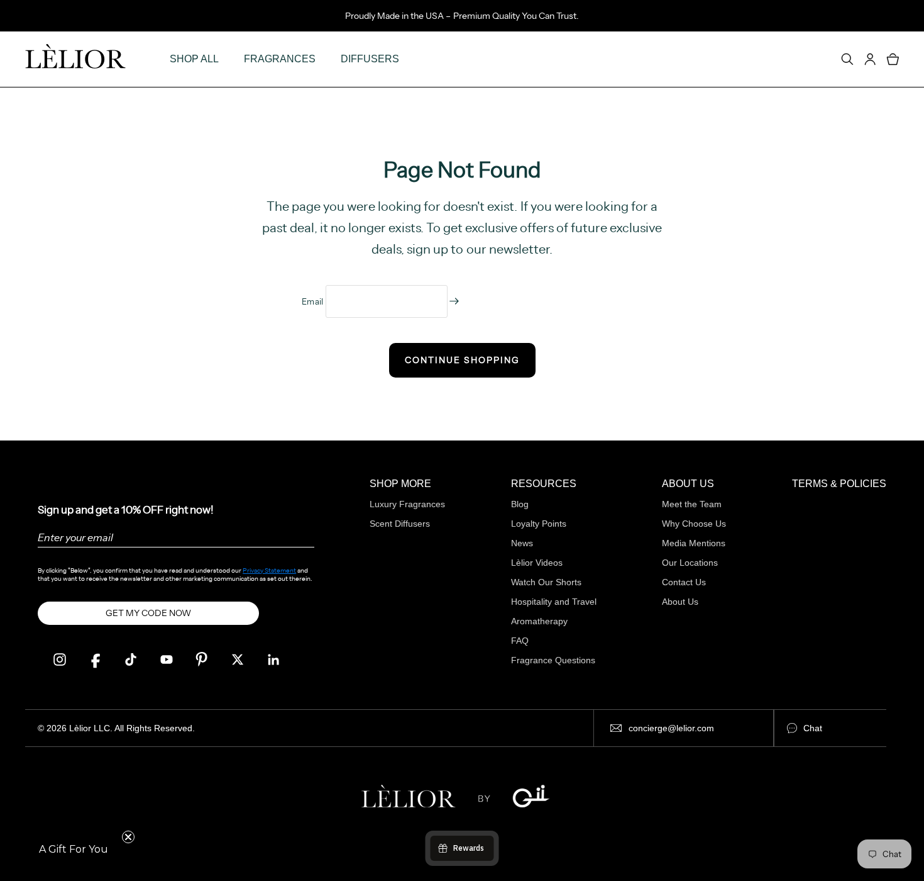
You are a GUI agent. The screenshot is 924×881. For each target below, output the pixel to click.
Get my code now (148, 613)
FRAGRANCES (280, 58)
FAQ (520, 641)
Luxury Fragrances (407, 504)
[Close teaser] (128, 837)
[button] (73, 849)
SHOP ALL (194, 58)
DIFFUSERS (370, 58)
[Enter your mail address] (454, 301)
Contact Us (684, 582)
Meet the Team (692, 504)
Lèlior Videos (537, 563)
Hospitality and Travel (554, 602)
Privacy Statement (269, 570)
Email (314, 301)
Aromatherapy (539, 621)
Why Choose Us (694, 524)
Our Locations (690, 563)
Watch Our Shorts (546, 582)
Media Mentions (693, 543)
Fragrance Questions (553, 660)
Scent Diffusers (400, 524)
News (522, 543)
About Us (680, 602)
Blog (520, 504)
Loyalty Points (538, 524)
